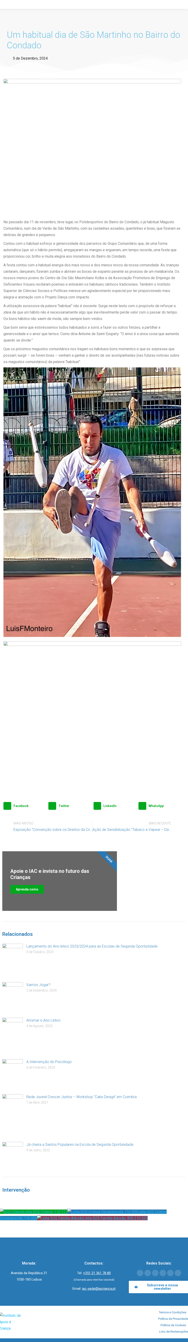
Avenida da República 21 (29, 1273)
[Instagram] (170, 1273)
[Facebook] (140, 1273)
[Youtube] (155, 1273)
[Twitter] (147, 1273)
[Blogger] (178, 1273)
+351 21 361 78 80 (97, 1273)
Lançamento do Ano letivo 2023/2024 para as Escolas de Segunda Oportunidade (92, 946)
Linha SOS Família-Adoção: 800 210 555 (115, 1218)
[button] (24, 806)
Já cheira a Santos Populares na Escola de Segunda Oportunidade (79, 1144)
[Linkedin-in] (163, 1273)
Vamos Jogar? (38, 985)
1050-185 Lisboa (29, 1279)
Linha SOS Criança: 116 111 (45, 1212)
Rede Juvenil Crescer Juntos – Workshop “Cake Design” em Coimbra (81, 1097)
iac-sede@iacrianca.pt (99, 1289)
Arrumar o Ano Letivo (43, 1020)
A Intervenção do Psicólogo (49, 1062)
